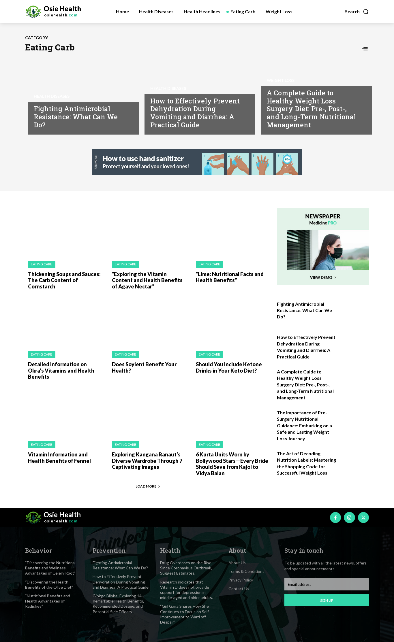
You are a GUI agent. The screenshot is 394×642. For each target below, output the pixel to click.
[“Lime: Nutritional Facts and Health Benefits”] (232, 231)
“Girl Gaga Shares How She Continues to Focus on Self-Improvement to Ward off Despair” (185, 614)
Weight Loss (280, 80)
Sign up (326, 600)
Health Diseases (52, 96)
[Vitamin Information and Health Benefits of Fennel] (64, 412)
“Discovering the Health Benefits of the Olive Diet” (49, 584)
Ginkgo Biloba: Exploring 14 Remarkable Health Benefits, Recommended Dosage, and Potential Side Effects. (118, 603)
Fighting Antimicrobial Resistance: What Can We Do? (76, 116)
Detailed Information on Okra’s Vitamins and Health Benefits (61, 370)
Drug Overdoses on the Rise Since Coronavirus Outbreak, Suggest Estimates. (186, 567)
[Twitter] (363, 517)
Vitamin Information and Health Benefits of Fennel (59, 457)
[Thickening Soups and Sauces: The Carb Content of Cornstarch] (64, 231)
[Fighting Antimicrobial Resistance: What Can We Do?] (80, 94)
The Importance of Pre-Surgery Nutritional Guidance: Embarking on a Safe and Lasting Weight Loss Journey (304, 425)
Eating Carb (41, 264)
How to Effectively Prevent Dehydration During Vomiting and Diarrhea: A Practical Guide (195, 113)
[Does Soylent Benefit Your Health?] (148, 321)
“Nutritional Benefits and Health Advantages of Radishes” (47, 601)
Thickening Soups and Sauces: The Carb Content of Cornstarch (64, 280)
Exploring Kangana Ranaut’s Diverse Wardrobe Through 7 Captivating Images (147, 460)
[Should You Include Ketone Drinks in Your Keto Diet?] (232, 321)
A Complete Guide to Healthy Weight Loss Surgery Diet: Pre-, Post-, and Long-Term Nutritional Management (311, 108)
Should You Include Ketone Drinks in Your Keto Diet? (229, 367)
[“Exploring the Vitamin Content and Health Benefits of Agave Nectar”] (148, 231)
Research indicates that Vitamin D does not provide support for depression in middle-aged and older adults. (186, 589)
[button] (357, 11)
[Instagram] (349, 517)
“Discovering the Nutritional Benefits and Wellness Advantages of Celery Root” (50, 567)
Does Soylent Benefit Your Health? (144, 367)
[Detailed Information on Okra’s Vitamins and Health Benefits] (64, 321)
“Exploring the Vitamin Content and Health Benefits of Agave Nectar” (147, 280)
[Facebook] (335, 517)
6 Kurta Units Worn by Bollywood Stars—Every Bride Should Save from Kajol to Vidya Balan (232, 463)
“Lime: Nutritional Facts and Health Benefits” (230, 277)
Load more (146, 486)
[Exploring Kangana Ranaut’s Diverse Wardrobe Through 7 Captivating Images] (148, 412)
